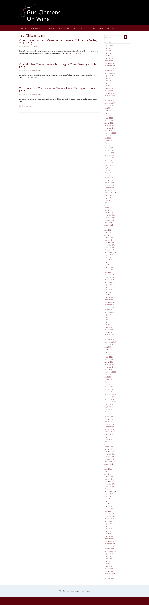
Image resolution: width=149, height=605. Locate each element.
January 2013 (109, 451)
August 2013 (109, 434)
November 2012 (110, 456)
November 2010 (110, 516)
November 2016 (110, 337)
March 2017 (109, 327)
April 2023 (108, 145)
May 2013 (108, 442)
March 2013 (109, 447)
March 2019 (109, 267)
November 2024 (110, 98)
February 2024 (109, 120)
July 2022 (108, 168)
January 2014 (109, 422)
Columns (51, 28)
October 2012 (109, 459)
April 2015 (108, 384)
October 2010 (109, 519)
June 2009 (108, 558)
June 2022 (108, 170)
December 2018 (110, 275)
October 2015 (109, 369)
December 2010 (110, 514)
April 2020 (108, 235)
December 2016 (110, 334)
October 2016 (109, 339)
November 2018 (110, 277)
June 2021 (108, 200)
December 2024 (110, 95)
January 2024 (109, 123)
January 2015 (109, 392)
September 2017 (110, 312)
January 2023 (109, 153)
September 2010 (110, 521)
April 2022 (108, 175)
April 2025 (108, 85)
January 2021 (109, 212)
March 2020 (109, 237)
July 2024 (108, 108)
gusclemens (38, 46)
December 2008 (110, 573)
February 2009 (109, 568)
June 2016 (108, 349)
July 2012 (108, 466)
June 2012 (108, 469)
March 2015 (109, 387)
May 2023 (108, 143)
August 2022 (109, 165)
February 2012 (109, 479)
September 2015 (110, 372)
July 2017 (108, 317)
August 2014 (109, 404)
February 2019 (109, 270)
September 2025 (110, 73)
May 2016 (108, 352)
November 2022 (110, 158)
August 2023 (109, 135)
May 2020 (108, 232)
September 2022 (110, 163)
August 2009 (109, 553)
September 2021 (110, 193)
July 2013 (108, 437)
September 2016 (110, 342)
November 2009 (110, 546)
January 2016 (109, 362)
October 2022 (109, 160)
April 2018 (108, 295)
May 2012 (108, 471)
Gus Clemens (38, 70)
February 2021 (109, 210)
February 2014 (109, 419)
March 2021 (109, 208)
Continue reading (74, 53)
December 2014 (110, 394)
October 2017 (109, 310)
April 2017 (108, 324)
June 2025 (108, 80)
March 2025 (109, 88)
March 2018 (109, 297)
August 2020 (109, 225)
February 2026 (109, 61)
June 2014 (108, 409)
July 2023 (108, 138)
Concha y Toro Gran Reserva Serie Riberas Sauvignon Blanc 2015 (57, 90)
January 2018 (109, 302)
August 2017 (109, 315)
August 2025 (109, 76)
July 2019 (108, 257)
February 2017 (109, 329)
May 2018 (108, 292)
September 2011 (110, 491)
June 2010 (108, 529)
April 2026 (108, 56)
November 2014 (110, 397)
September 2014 (110, 402)
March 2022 (109, 178)
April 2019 (108, 265)
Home (23, 28)
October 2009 (109, 549)
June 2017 (108, 319)
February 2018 (109, 300)
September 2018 (110, 282)
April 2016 (108, 354)
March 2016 (109, 357)
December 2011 (110, 484)
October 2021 (109, 190)
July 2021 (108, 198)
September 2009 (110, 551)
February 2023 (109, 150)
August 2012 (109, 464)
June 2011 (108, 499)
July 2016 (108, 347)
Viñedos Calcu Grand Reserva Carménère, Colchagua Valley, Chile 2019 (58, 42)
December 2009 (110, 544)
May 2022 (108, 173)
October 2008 (109, 578)
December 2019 (110, 245)
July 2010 (108, 526)
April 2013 (108, 444)
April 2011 (108, 504)
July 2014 (108, 407)
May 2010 (108, 531)
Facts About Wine (95, 28)
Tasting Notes (36, 28)
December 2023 (110, 125)
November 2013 (110, 427)
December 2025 (110, 66)
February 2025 (109, 90)
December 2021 (110, 185)
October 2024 (109, 100)
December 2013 (110, 424)
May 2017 (108, 322)
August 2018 (109, 285)
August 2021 (109, 195)
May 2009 (108, 561)
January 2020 (109, 242)
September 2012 (110, 461)
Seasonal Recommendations (71, 28)
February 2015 (109, 389)
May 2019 (108, 262)
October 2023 (109, 130)
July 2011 (108, 496)
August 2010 (109, 524)
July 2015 (108, 377)
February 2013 (109, 449)
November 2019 (110, 247)
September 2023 (110, 133)
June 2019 (108, 260)
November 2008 (110, 576)
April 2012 (108, 474)
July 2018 (108, 287)
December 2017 (110, 305)
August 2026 (109, 46)
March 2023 (109, 148)
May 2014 (108, 412)
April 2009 (108, 563)
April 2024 (108, 115)
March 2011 (109, 506)
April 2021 (108, 205)
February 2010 (109, 539)
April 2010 (108, 534)
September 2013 (110, 432)
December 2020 (110, 215)
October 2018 (109, 280)
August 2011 (109, 494)
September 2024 (110, 103)
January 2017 (109, 332)
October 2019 (109, 250)
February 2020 (109, 240)
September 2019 (110, 252)
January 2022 (109, 183)
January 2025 (109, 93)
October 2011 (109, 489)
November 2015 (110, 367)
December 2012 (110, 454)
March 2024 (109, 118)
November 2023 (110, 128)
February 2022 (109, 180)
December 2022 (110, 155)
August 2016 (109, 344)
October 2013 (109, 429)
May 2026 (108, 53)
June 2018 (108, 290)
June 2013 (108, 439)
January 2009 (109, 571)
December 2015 (110, 364)
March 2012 (109, 476)
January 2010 (109, 541)
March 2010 (109, 536)
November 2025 (110, 68)
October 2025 (109, 71)
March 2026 (109, 58)
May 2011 (108, 501)
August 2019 (109, 255)
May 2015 (108, 382)
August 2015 (109, 374)
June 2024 (108, 110)
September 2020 (110, 222)
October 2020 (109, 220)
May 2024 (108, 113)
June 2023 (108, 140)
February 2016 (109, 359)
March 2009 (109, 566)
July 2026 (108, 48)
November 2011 (110, 486)
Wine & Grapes (113, 28)
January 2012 (109, 481)
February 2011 (109, 509)
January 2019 (109, 272)
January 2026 (109, 63)
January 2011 (109, 511)
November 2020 (110, 217)
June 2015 (108, 379)
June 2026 (108, 51)
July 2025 (108, 78)
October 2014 (109, 399)
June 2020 (108, 230)
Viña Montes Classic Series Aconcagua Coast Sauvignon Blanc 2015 (59, 66)
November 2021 (110, 188)
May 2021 (108, 203)
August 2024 (109, 105)
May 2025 (108, 83)
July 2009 (108, 556)
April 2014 (108, 414)
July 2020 (108, 227)
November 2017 (110, 307)
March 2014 (109, 417)
